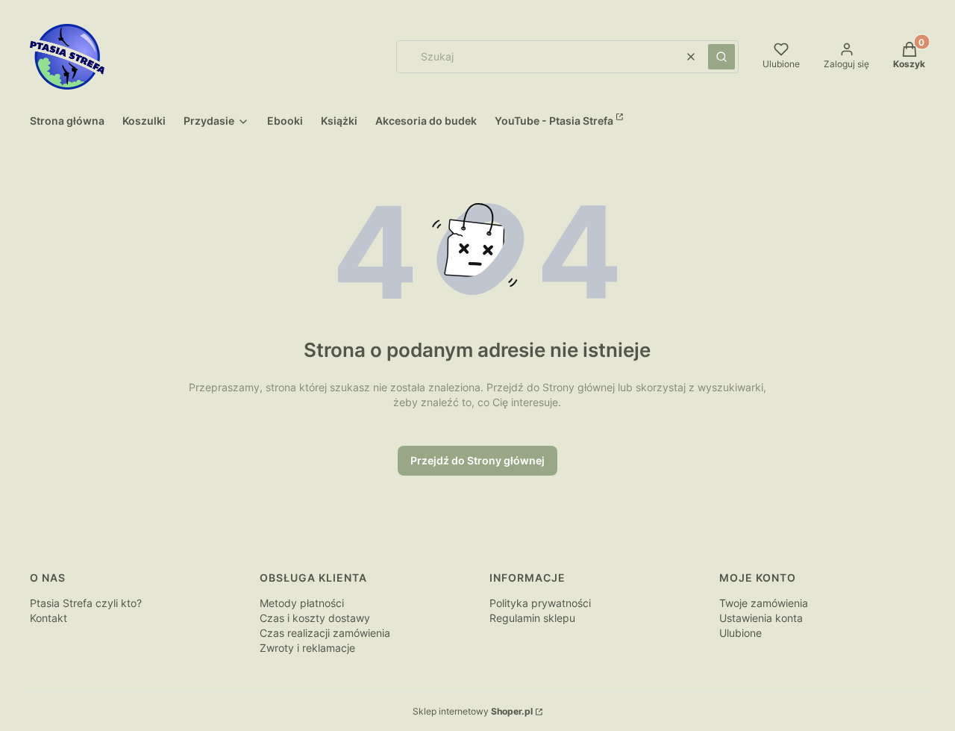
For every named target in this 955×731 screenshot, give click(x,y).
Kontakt (48, 618)
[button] (721, 56)
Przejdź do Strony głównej (477, 460)
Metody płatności (302, 603)
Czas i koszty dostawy (315, 618)
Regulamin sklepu (532, 618)
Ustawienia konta (761, 618)
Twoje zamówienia (763, 603)
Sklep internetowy (473, 711)
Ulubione (740, 632)
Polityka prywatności (540, 603)
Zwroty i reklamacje (307, 647)
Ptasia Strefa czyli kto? (86, 603)
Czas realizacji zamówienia (325, 632)
